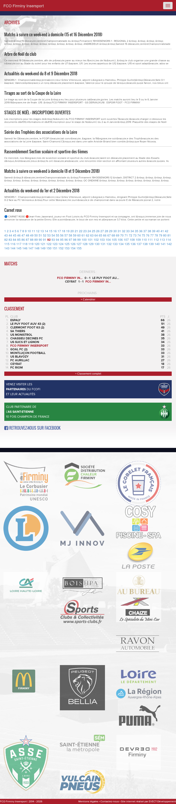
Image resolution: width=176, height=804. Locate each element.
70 (122, 235)
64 (96, 235)
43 (6, 235)
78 (156, 235)
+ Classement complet (88, 373)
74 (139, 235)
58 (70, 235)
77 (152, 235)
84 (14, 239)
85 (19, 239)
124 (61, 244)
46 (19, 235)
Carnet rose (13, 210)
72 (130, 235)
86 (23, 239)
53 (49, 235)
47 (23, 235)
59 (74, 235)
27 (102, 231)
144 (12, 248)
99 (79, 239)
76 (147, 235)
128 (85, 244)
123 (55, 244)
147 (30, 248)
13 (42, 231)
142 (169, 244)
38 (149, 231)
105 (114, 239)
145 (18, 248)
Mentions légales (88, 801)
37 (145, 231)
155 (79, 248)
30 (115, 231)
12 (37, 231)
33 (128, 231)
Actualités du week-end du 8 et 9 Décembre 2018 (40, 73)
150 (49, 248)
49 (31, 235)
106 (120, 239)
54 (53, 235)
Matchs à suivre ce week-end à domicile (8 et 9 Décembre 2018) (52, 171)
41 (162, 231)
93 (53, 239)
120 (36, 244)
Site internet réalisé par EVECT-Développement (148, 801)
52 (44, 235)
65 (100, 235)
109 (138, 239)
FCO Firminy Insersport (23, 5)
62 (87, 235)
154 (73, 248)
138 (145, 244)
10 (29, 231)
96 (66, 239)
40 (158, 231)
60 (79, 235)
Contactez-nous (109, 801)
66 (104, 235)
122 (49, 244)
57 (66, 235)
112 (156, 239)
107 (126, 239)
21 (76, 231)
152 (61, 248)
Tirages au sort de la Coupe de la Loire (32, 93)
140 (157, 244)
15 (50, 231)
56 (62, 235)
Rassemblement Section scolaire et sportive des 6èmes (46, 151)
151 (55, 248)
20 (72, 231)
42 (166, 231)
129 (91, 244)
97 (70, 239)
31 (119, 231)
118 (24, 244)
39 (153, 231)
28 (106, 231)
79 (160, 235)
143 (6, 248)
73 (135, 235)
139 (151, 244)
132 (109, 244)
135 (127, 244)
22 (80, 231)
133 (115, 244)
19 (68, 231)
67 (109, 235)
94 (57, 239)
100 (84, 239)
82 (6, 239)
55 (57, 235)
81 (169, 235)
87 (27, 239)
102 (96, 239)
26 (98, 231)
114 (168, 239)
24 (89, 231)
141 (163, 244)
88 (31, 239)
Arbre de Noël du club (20, 54)
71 (126, 235)
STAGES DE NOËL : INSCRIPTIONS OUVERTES (37, 112)
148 (36, 248)
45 (14, 235)
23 (85, 231)
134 (121, 244)
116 (12, 244)
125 (67, 244)
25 (93, 231)
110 (144, 239)
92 (49, 239)
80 (165, 235)
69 (117, 235)
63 (92, 235)
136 (133, 244)
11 (33, 231)
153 (67, 248)
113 (162, 239)
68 (113, 235)
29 (110, 231)
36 (141, 231)
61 (83, 235)
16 (55, 231)
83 (10, 239)
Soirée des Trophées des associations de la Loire (40, 132)
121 (43, 244)
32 (123, 231)
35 (136, 231)
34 (132, 231)
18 (63, 231)
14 (46, 231)
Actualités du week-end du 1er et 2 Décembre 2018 (41, 190)
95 (62, 239)
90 (40, 239)
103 (102, 239)
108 (132, 239)
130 (97, 244)
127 (79, 244)
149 (43, 248)
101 (90, 239)
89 (36, 239)
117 (18, 244)
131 (103, 244)
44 (10, 235)
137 (139, 244)
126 (73, 244)
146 (24, 248)
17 (59, 231)
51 (40, 235)
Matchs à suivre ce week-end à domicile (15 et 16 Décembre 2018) (53, 34)
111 (150, 239)
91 (44, 239)
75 (143, 235)
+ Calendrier (88, 299)
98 (74, 239)
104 (108, 239)
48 (27, 235)
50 (36, 235)
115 (6, 244)
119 (30, 244)
